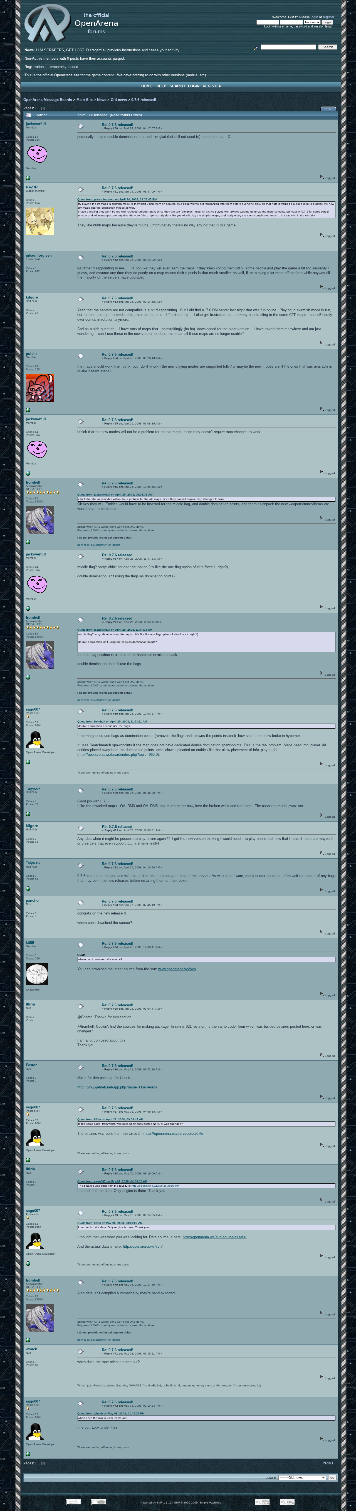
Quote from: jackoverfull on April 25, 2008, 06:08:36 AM (114, 494)
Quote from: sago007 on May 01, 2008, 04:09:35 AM (112, 1181)
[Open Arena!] (28, 543)
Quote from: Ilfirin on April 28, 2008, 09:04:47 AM (110, 1119)
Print (329, 109)
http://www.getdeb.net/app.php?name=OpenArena (117, 1087)
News (101, 100)
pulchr (31, 354)
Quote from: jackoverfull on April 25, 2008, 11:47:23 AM (114, 629)
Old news (119, 100)
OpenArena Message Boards (47, 100)
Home (146, 86)
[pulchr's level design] (28, 411)
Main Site (84, 100)
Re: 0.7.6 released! (117, 125)
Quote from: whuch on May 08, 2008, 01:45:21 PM (110, 1413)
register (328, 17)
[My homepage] (28, 763)
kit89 (30, 943)
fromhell (33, 482)
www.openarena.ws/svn (177, 969)
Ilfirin (30, 1004)
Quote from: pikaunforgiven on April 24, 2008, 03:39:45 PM (117, 199)
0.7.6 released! (143, 100)
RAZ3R (32, 187)
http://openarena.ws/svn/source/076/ (174, 1133)
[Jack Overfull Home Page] (28, 179)
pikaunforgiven (39, 255)
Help (161, 86)
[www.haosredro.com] (28, 815)
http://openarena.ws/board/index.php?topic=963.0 (118, 754)
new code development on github (98, 544)
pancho (32, 900)
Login (193, 86)
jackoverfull (36, 124)
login (314, 17)
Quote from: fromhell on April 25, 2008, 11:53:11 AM (112, 721)
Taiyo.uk (33, 788)
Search (177, 86)
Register (212, 86)
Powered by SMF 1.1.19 (156, 1502)
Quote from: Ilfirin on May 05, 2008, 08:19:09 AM (109, 1222)
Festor (31, 1065)
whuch (31, 1349)
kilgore (32, 297)
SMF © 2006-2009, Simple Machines (197, 1502)
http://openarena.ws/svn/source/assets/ (214, 1237)
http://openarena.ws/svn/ (143, 1246)
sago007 (33, 709)
